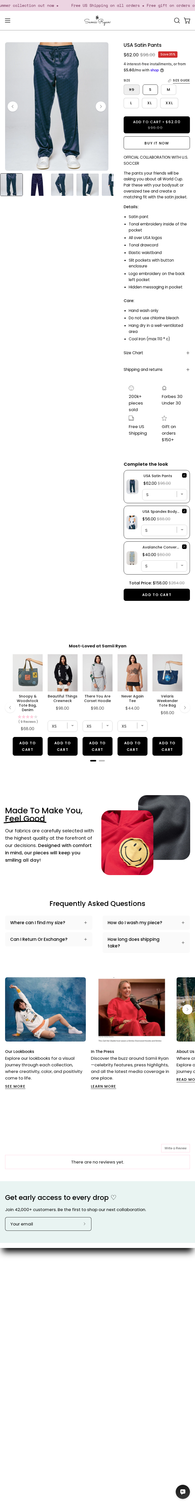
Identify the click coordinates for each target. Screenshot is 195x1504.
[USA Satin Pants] (11, 184)
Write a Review (176, 1148)
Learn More (103, 1086)
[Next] (101, 106)
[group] (97, 1033)
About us (112, 1267)
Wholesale (114, 1311)
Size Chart (133, 352)
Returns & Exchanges (27, 1372)
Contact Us (17, 1337)
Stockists (112, 1302)
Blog (107, 1276)
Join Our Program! (24, 1346)
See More (15, 1086)
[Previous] (13, 106)
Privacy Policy (19, 1390)
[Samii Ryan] (97, 20)
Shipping (14, 1355)
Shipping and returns (143, 369)
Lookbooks (114, 1285)
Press (108, 1293)
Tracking (14, 1363)
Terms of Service (23, 1381)
